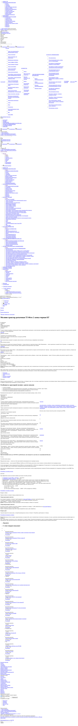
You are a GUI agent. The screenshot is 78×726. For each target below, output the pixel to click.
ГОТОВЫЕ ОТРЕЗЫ (7, 125)
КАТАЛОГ (5, 120)
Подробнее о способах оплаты (6, 471)
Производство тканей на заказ (6, 687)
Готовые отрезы (3, 680)
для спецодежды (43, 405)
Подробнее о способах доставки (7, 490)
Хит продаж (3, 677)
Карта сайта (2, 718)
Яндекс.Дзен (7, 303)
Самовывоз (2, 665)
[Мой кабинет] (1, 130)
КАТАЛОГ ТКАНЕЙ (9, 199)
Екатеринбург (8, 162)
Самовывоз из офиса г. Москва (9, 478)
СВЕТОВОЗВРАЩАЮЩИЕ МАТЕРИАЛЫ (12, 123)
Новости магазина (6, 696)
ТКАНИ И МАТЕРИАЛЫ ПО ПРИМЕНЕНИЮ (15, 248)
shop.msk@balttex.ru (6, 298)
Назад (6, 154)
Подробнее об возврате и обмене (7, 514)
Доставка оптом (3, 688)
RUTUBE (5, 304)
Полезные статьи (4, 671)
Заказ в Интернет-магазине (6, 666)
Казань (6, 160)
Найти (2, 722)
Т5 (1, 341)
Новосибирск (8, 163)
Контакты (2, 692)
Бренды (2, 689)
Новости (2, 690)
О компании (3, 683)
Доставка (2, 664)
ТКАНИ (4, 121)
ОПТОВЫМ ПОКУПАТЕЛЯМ (11, 186)
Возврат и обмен (3, 668)
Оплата (2, 663)
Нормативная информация (6, 669)
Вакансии (2, 691)
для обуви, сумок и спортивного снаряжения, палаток (58, 405)
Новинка (2, 676)
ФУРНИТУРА (6, 122)
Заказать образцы (4, 667)
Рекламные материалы (5, 674)
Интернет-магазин (4, 662)
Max (4, 305)
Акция (1, 678)
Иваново (7, 159)
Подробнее (7, 534)
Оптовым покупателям (5, 681)
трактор (2, 352)
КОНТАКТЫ (8, 271)
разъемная (2, 346)
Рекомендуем (3, 679)
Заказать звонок (3, 151)
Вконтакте (6, 300)
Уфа (6, 161)
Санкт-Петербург (9, 157)
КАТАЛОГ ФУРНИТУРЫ (10, 228)
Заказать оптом (3, 684)
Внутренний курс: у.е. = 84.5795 (7, 720)
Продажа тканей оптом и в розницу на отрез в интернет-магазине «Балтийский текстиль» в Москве (21, 716)
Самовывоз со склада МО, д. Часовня (10, 477)
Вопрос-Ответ (3, 673)
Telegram (6, 302)
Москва (7, 156)
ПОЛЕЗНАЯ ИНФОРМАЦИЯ (11, 171)
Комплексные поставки (5, 685)
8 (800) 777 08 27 (3, 29)
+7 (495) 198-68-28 (4, 28)
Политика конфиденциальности (7, 672)
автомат (41, 428)
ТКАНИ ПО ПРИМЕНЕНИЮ (9, 124)
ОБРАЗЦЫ (5, 126)
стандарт (2, 332)
